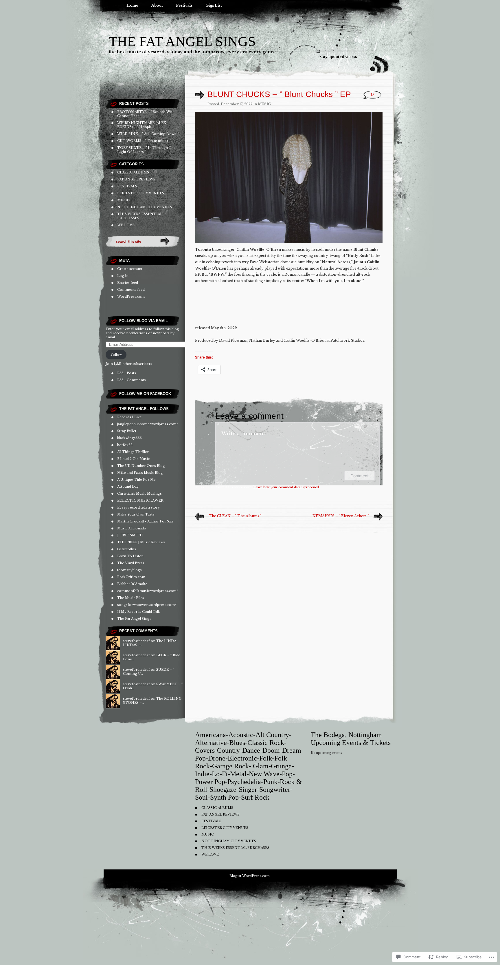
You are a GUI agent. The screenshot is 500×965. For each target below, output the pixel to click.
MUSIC (123, 200)
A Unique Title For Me (136, 480)
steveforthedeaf (136, 641)
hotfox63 (125, 445)
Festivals (184, 5)
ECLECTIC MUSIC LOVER (140, 500)
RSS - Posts (126, 373)
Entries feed (127, 283)
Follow (116, 354)
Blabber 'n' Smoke (132, 584)
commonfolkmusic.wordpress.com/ (147, 591)
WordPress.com (131, 297)
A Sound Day (128, 487)
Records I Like (129, 417)
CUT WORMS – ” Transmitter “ (144, 141)
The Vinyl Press (130, 563)
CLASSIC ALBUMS (133, 172)
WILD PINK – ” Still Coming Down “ (148, 134)
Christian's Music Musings (139, 493)
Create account (129, 269)
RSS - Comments (131, 380)
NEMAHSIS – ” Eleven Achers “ (340, 516)
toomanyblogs (129, 570)
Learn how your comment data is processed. (286, 487)
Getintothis (126, 549)
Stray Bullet (126, 431)
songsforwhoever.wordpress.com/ (146, 605)
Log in (122, 276)
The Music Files (130, 598)
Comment (359, 475)
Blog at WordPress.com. (250, 876)
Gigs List (213, 5)
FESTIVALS (127, 186)
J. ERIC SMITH (130, 535)
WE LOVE (126, 225)
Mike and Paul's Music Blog (140, 473)
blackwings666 (129, 438)
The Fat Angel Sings (182, 41)
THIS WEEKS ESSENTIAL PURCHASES (235, 848)
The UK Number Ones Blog (141, 466)
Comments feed (131, 290)
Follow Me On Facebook (145, 394)
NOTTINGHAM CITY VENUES (144, 207)
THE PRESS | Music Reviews (141, 542)
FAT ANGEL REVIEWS (136, 179)
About (157, 5)
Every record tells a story (138, 507)
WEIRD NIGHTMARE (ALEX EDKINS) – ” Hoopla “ (141, 125)
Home (132, 5)
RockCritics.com (131, 577)
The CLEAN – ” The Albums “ (235, 516)
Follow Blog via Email (143, 321)
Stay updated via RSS (338, 56)
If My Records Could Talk (138, 612)
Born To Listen (130, 556)
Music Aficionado (131, 528)
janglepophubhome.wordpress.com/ (147, 424)
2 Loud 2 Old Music (133, 459)
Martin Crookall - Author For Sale (145, 521)
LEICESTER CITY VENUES (140, 193)
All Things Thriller (133, 452)
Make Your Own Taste (136, 514)
